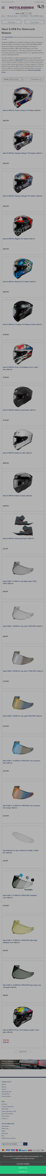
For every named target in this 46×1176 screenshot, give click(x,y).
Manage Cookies (23, 1164)
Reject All (23, 1168)
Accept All (23, 1172)
